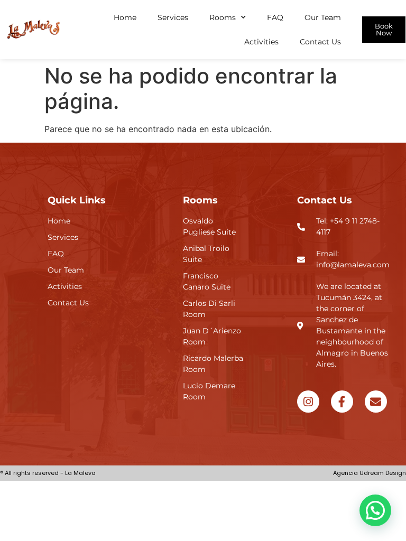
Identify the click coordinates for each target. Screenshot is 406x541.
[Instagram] (308, 401)
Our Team (322, 17)
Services (173, 17)
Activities (261, 41)
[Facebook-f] (342, 401)
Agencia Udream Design (369, 473)
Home (125, 17)
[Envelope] (376, 401)
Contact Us (320, 41)
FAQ (275, 17)
